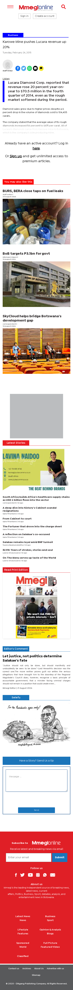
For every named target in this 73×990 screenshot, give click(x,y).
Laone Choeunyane (11, 553)
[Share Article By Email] (35, 68)
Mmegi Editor (9, 688)
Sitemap (36, 975)
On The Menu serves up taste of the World (29, 558)
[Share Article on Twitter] (23, 68)
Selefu (16, 698)
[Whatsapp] (46, 875)
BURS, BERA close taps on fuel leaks (33, 191)
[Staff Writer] (8, 65)
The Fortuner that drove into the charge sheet (32, 526)
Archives (26, 969)
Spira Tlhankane (10, 514)
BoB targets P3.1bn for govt (26, 253)
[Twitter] (23, 875)
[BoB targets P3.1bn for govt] (36, 284)
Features (23, 934)
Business (13, 35)
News (23, 920)
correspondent (9, 324)
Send (36, 810)
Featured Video (50, 947)
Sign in (24, 16)
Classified (23, 956)
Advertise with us (55, 969)
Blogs (50, 934)
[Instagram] (39, 875)
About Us (39, 969)
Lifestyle (23, 930)
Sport (50, 920)
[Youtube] (31, 875)
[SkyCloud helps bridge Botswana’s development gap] (36, 351)
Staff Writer (8, 71)
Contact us (13, 969)
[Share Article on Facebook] (17, 68)
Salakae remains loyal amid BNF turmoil (28, 542)
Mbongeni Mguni (10, 257)
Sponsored (22, 943)
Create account (44, 16)
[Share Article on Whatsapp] (29, 68)
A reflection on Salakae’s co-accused (26, 534)
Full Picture (50, 943)
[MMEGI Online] (36, 8)
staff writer (8, 194)
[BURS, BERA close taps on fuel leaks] (36, 221)
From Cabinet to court (17, 519)
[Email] (54, 875)
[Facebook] (17, 875)
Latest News (22, 916)
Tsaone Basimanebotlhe (13, 545)
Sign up (16, 156)
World (22, 947)
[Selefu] (36, 727)
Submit (59, 857)
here (36, 148)
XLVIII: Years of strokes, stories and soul (28, 550)
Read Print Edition (16, 570)
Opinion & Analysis (50, 930)
